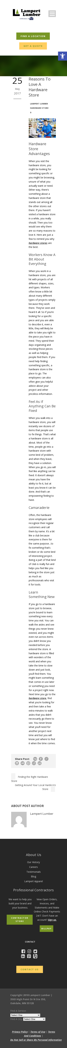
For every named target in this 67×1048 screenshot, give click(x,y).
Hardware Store (39, 108)
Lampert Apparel (33, 881)
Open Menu (52, 13)
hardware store (37, 698)
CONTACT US (30, 969)
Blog (33, 876)
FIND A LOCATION (33, 36)
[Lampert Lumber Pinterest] (29, 956)
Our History (33, 862)
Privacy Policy (20, 1031)
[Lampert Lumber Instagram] (30, 952)
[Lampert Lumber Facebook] (24, 952)
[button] (62, 56)
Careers (33, 867)
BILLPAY (46, 928)
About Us (33, 854)
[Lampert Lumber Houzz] (36, 956)
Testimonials (33, 871)
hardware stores (38, 243)
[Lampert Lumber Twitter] (36, 952)
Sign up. (52, 919)
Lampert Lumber (39, 103)
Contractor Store (19, 919)
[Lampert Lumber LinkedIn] (23, 956)
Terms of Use (37, 1031)
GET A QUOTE (33, 45)
